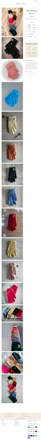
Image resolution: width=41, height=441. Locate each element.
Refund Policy (17, 423)
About (3, 420)
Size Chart (3, 425)
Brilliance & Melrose (33, 423)
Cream (29, 24)
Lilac (29, 31)
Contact (3, 422)
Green (34, 29)
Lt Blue (29, 29)
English (29, 421)
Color (32, 22)
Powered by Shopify (31, 425)
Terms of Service (17, 425)
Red (35, 36)
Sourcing (16, 420)
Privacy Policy (17, 422)
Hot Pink (34, 27)
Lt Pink (28, 27)
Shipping (27, 18)
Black (34, 24)
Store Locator (4, 423)
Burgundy (32, 34)
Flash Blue (30, 36)
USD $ (35, 421)
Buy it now (31, 43)
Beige (34, 31)
